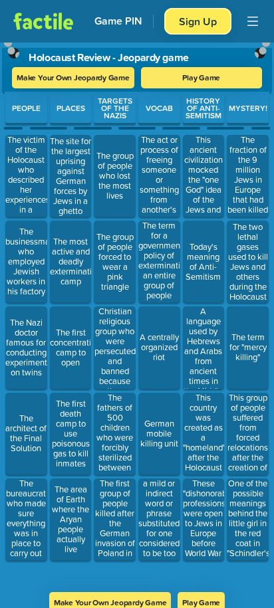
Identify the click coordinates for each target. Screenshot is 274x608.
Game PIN (118, 21)
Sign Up (198, 21)
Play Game (201, 77)
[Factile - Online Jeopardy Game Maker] (43, 21)
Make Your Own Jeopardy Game (73, 77)
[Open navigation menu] (252, 21)
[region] (137, 313)
